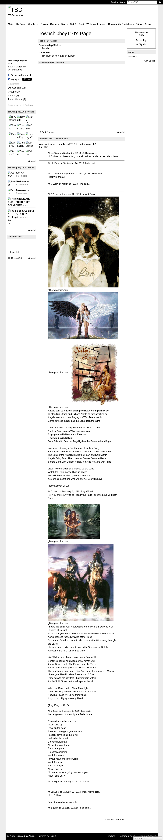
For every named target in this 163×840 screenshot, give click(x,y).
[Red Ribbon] (14, 245)
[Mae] (12, 136)
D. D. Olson (91, 173)
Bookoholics (23, 181)
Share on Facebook (21, 75)
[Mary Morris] (29, 119)
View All (31, 161)
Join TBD (43, 147)
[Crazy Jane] (21, 128)
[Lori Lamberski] (29, 145)
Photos (11, 95)
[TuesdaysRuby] (29, 136)
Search (160, 2)
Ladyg (88, 163)
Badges (111, 836)
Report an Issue (127, 836)
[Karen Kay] (21, 136)
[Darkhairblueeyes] (21, 145)
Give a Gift (16, 258)
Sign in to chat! (140, 838)
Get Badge (149, 60)
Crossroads (22, 190)
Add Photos (47, 132)
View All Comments (114, 819)
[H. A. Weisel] (12, 119)
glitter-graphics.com (58, 290)
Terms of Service (147, 836)
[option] (82, 97)
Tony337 (86, 194)
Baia (87, 153)
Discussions (14, 87)
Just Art (20, 172)
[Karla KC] (12, 145)
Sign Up (114, 2)
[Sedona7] (12, 153)
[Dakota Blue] (29, 153)
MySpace (16, 79)
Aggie (31, 836)
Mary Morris (88, 791)
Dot (17, 252)
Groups (12, 91)
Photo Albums (15, 99)
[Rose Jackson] (21, 153)
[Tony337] (21, 119)
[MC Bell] (29, 128)
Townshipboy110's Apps (20, 105)
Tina (81, 183)
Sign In (122, 2)
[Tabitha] (12, 128)
